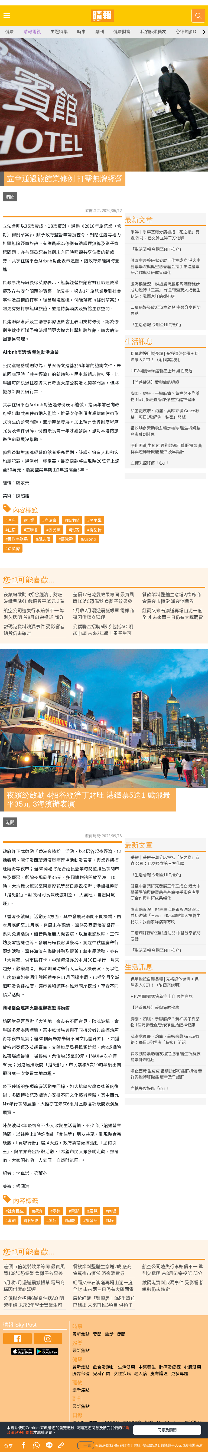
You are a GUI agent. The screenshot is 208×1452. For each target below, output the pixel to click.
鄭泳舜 (67, 539)
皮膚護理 (159, 1373)
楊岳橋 (95, 529)
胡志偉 (44, 539)
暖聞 (121, 1334)
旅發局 (91, 1220)
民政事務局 (18, 539)
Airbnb (89, 539)
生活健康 (126, 1367)
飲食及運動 (104, 1367)
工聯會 (32, 529)
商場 (112, 1211)
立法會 (50, 520)
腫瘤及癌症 (170, 1367)
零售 (57, 1211)
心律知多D (186, 31)
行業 (30, 520)
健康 (9, 31)
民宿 (75, 529)
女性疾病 (122, 1373)
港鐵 (12, 1220)
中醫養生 (147, 1367)
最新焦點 (81, 1334)
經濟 (38, 1211)
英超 (52, 1220)
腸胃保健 (81, 1373)
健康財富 (122, 31)
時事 (81, 31)
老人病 (140, 1373)
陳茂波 (32, 1220)
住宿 (12, 529)
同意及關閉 (167, 1429)
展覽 (93, 1211)
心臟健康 (192, 1367)
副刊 (99, 31)
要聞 (97, 1334)
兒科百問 (101, 1373)
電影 (75, 1211)
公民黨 (54, 529)
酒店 (12, 520)
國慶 (71, 1220)
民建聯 (73, 520)
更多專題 (179, 1373)
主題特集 (59, 31)
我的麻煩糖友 (153, 31)
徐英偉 (14, 548)
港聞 (10, 196)
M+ (111, 1220)
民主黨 (95, 520)
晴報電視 (32, 31)
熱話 (109, 1334)
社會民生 (16, 1211)
